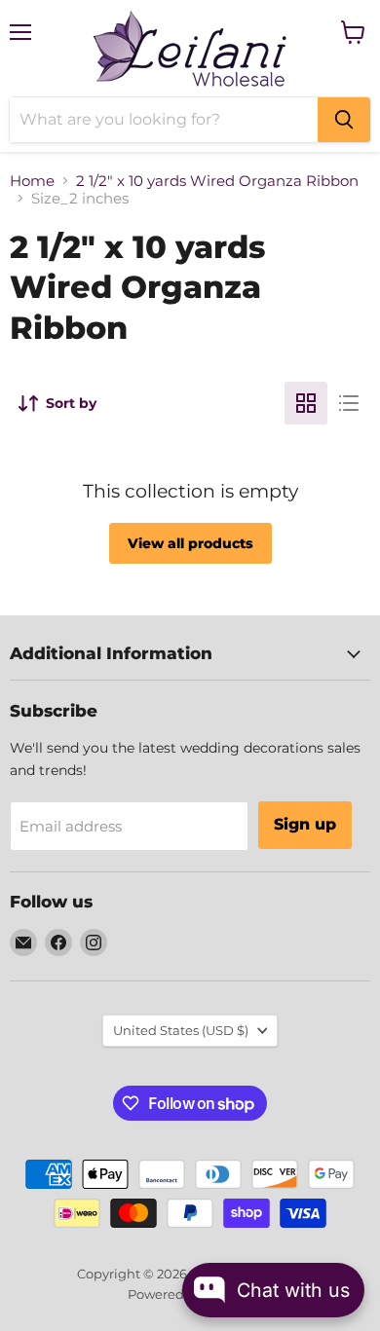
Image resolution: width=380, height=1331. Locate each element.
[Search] (344, 119)
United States (180, 1030)
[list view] (348, 403)
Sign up (305, 824)
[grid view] (306, 403)
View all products (190, 543)
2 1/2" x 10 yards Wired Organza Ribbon (217, 180)
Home (32, 180)
